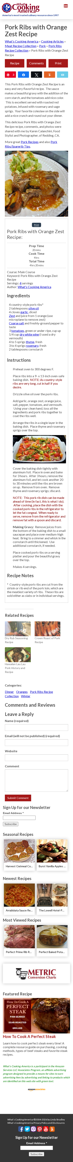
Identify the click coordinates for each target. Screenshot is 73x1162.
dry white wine (29, 334)
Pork (42, 46)
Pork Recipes (30, 142)
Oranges (22, 692)
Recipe (14, 63)
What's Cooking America (21, 41)
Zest (12, 316)
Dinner (9, 692)
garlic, (24, 312)
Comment (12, 766)
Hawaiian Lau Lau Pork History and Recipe (15, 668)
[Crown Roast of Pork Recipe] (48, 628)
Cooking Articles (52, 41)
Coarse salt (16, 323)
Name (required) (17, 721)
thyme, (30, 342)
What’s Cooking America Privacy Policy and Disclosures (36, 1122)
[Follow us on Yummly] (52, 1129)
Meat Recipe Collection (20, 46)
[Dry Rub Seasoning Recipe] (18, 628)
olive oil (33, 308)
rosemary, (32, 345)
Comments (36, 63)
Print (58, 63)
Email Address (13, 813)
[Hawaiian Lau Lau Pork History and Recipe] (18, 654)
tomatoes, (18, 330)
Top (68, 1156)
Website (11, 751)
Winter (25, 696)
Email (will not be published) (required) (32, 736)
